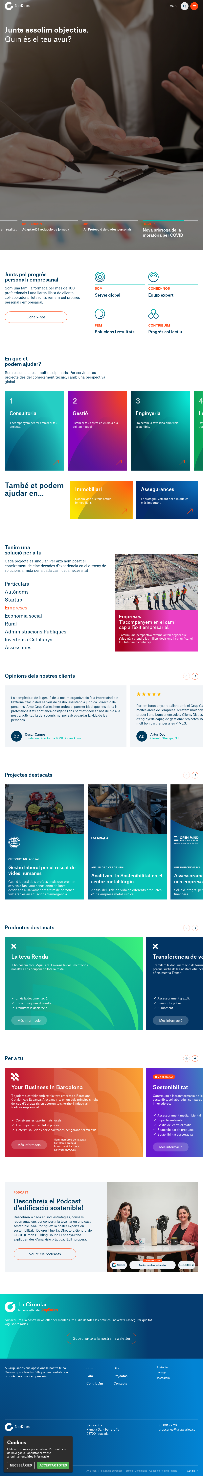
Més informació (29, 1020)
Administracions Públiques (35, 631)
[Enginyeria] (160, 431)
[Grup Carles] (24, 6)
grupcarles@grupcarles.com (178, 1429)
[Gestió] (97, 431)
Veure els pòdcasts (45, 1254)
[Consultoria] (34, 431)
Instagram (163, 1377)
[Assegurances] (167, 500)
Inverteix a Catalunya (28, 639)
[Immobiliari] (101, 500)
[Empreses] (156, 603)
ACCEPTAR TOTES (53, 1465)
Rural (11, 624)
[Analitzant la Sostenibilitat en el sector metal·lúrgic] (127, 842)
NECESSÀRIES (21, 1465)
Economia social (23, 616)
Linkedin (162, 1367)
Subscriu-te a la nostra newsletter (101, 1338)
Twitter (161, 1372)
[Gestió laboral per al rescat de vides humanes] (44, 842)
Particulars (17, 584)
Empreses (16, 607)
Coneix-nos (36, 317)
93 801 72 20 (168, 1425)
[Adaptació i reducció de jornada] (101, 125)
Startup (13, 600)
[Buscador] (185, 6)
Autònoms (17, 592)
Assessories (18, 647)
